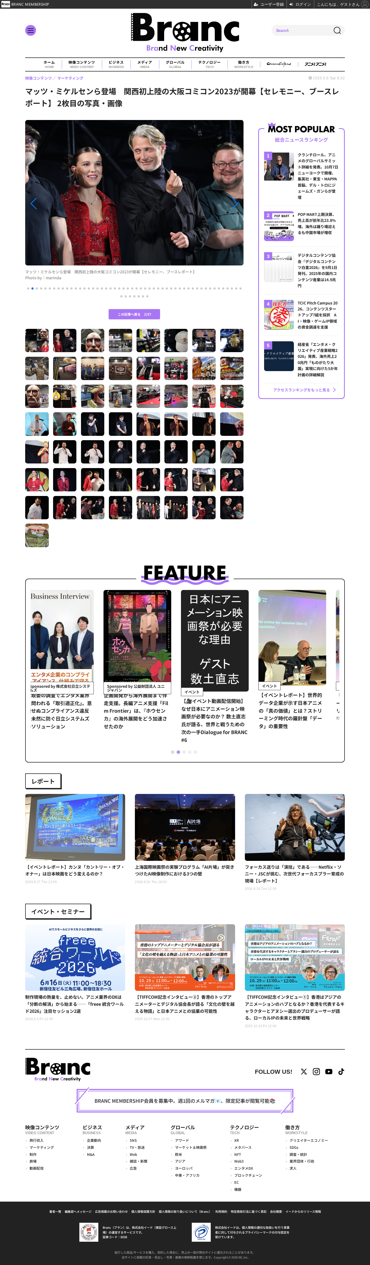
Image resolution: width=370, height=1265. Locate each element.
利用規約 (221, 1211)
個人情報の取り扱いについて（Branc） (185, 1211)
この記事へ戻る (134, 314)
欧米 (178, 1154)
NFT (237, 1154)
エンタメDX (243, 1168)
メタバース (243, 1147)
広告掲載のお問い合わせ (111, 1211)
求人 (293, 1168)
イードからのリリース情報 (303, 1211)
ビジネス (116, 64)
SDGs (294, 1147)
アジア (180, 1161)
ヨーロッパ (184, 1168)
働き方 (243, 64)
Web (133, 1154)
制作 (33, 1154)
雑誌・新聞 (138, 1161)
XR (236, 1140)
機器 (237, 1189)
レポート (43, 781)
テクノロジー (209, 64)
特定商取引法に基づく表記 (249, 1211)
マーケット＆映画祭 (191, 1147)
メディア (144, 64)
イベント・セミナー (58, 911)
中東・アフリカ (187, 1175)
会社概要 (276, 1211)
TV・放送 (137, 1147)
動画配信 (37, 1168)
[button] (58, 204)
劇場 (33, 1161)
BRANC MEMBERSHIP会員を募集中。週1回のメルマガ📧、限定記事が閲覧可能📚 (185, 1100)
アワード (182, 1140)
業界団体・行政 (302, 1161)
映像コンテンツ (82, 64)
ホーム (49, 64)
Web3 (239, 1161)
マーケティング (42, 1147)
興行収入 (37, 1140)
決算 (90, 1147)
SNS (133, 1140)
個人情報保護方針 (143, 1211)
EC (236, 1182)
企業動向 (94, 1140)
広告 (133, 1168)
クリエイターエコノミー (309, 1140)
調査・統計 (298, 1154)
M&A (91, 1154)
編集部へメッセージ (78, 1211)
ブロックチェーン (248, 1175)
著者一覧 (55, 1211)
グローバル (175, 64)
